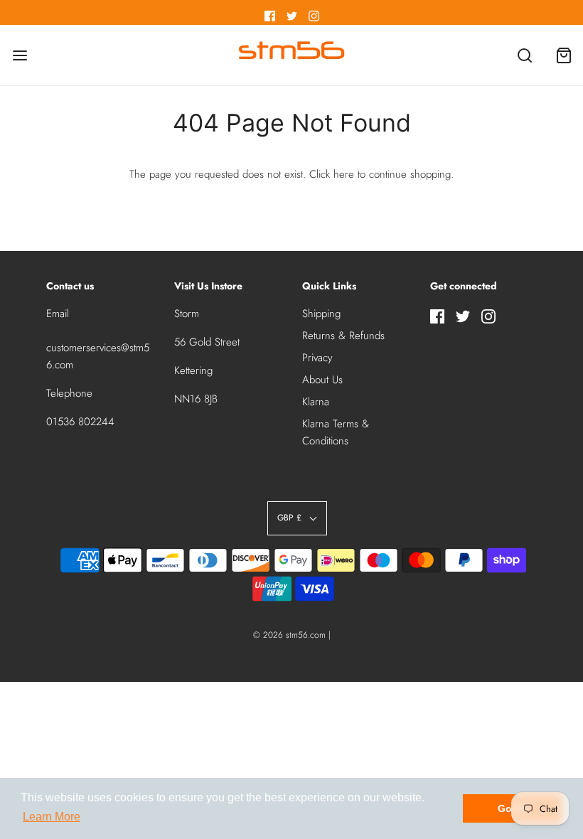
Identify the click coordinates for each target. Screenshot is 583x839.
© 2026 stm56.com (289, 635)
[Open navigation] (19, 55)
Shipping (321, 313)
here (343, 174)
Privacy (317, 357)
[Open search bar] (524, 55)
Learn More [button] (51, 817)
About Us (322, 380)
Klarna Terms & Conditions (335, 432)
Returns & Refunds (343, 335)
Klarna (315, 402)
